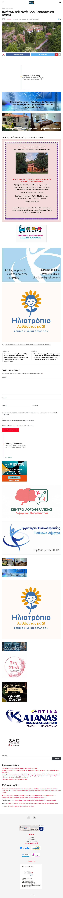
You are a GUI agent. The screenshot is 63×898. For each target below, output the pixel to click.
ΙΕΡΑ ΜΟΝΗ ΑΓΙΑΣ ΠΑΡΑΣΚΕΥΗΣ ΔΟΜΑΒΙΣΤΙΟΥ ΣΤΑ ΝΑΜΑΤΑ (33, 344)
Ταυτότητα (31, 837)
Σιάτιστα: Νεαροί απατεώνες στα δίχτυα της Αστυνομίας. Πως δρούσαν (19, 768)
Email (4, 405)
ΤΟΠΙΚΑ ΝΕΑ (35, 19)
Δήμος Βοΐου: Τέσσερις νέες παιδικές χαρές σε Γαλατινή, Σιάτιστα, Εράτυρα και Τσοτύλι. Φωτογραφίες (32, 803)
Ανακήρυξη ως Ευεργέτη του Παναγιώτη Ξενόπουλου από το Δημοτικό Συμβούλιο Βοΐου (24, 797)
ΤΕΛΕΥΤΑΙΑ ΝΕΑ (9, 8)
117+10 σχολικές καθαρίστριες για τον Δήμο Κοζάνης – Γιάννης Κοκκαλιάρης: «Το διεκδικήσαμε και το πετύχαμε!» (31, 774)
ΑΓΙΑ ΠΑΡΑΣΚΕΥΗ (10, 344)
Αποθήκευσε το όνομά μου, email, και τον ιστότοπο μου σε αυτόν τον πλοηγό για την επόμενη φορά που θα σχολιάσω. (30, 413)
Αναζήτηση (5, 756)
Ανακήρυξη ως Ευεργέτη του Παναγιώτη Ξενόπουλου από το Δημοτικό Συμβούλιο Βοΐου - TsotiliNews (28, 795)
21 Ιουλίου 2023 (17, 19)
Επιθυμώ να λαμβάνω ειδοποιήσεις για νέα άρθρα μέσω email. (18, 426)
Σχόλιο (4, 377)
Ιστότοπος (35, 405)
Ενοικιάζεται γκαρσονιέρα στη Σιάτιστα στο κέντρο (21, 806)
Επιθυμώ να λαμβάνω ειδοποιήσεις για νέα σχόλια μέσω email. (18, 420)
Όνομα (4, 398)
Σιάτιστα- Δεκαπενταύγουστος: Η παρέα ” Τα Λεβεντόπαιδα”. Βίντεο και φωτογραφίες (35, 800)
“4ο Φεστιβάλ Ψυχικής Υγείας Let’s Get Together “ (14, 779)
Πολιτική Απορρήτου (31, 841)
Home (3, 8)
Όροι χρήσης (31, 839)
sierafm (9, 19)
